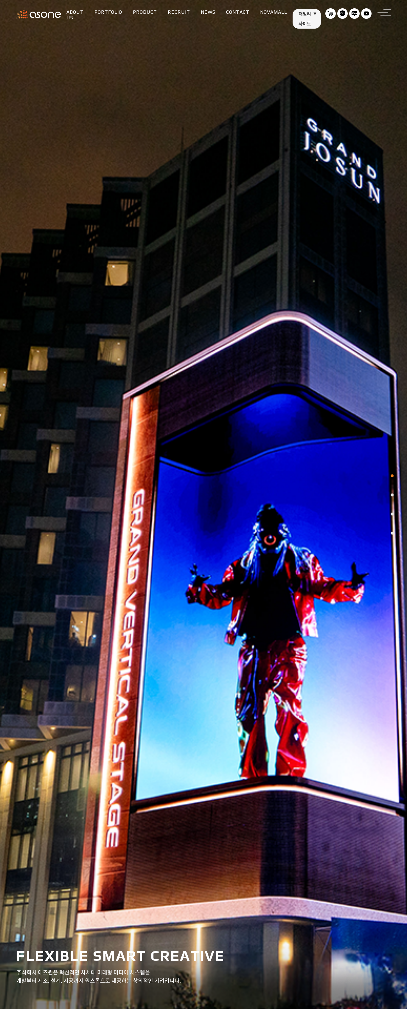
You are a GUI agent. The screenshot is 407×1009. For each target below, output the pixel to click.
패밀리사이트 (305, 18)
